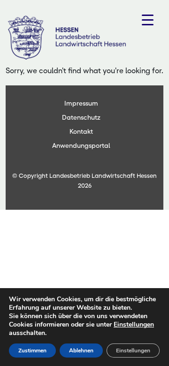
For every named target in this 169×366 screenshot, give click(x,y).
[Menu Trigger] (148, 20)
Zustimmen (32, 350)
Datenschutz (81, 117)
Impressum (81, 103)
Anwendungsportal (81, 145)
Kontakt (81, 131)
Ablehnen (81, 350)
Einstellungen (134, 324)
